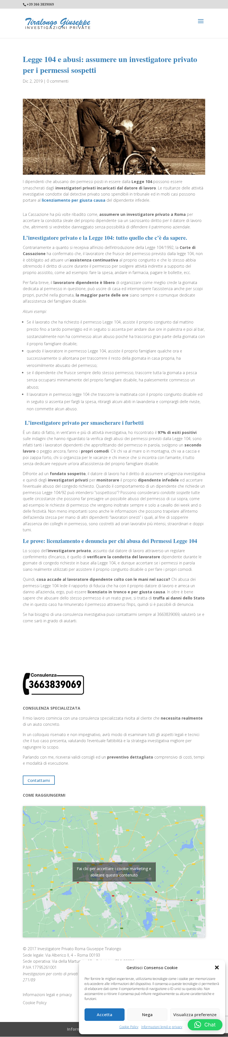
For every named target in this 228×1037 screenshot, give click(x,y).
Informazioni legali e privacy (161, 1026)
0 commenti (57, 81)
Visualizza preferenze (195, 1014)
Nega (147, 1014)
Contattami (39, 780)
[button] (217, 967)
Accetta (104, 1014)
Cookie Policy (128, 1026)
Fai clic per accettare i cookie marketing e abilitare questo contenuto (114, 872)
